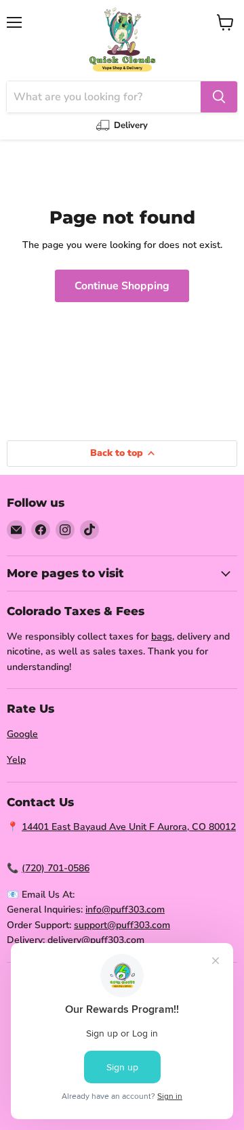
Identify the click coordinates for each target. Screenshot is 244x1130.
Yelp (16, 759)
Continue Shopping (122, 285)
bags (161, 636)
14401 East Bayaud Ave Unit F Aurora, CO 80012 (129, 826)
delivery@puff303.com (95, 940)
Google (22, 734)
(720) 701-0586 (55, 868)
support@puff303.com (122, 925)
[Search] (219, 96)
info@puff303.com (125, 909)
